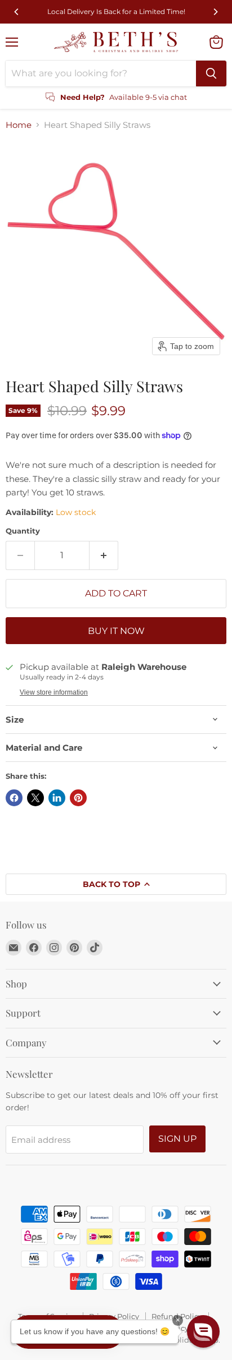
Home (19, 125)
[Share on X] (35, 797)
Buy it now (116, 631)
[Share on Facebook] (14, 797)
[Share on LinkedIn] (56, 797)
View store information (54, 692)
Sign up (177, 1138)
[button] (203, 1331)
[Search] (211, 73)
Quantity (23, 531)
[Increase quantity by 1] (104, 555)
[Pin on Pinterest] (78, 797)
